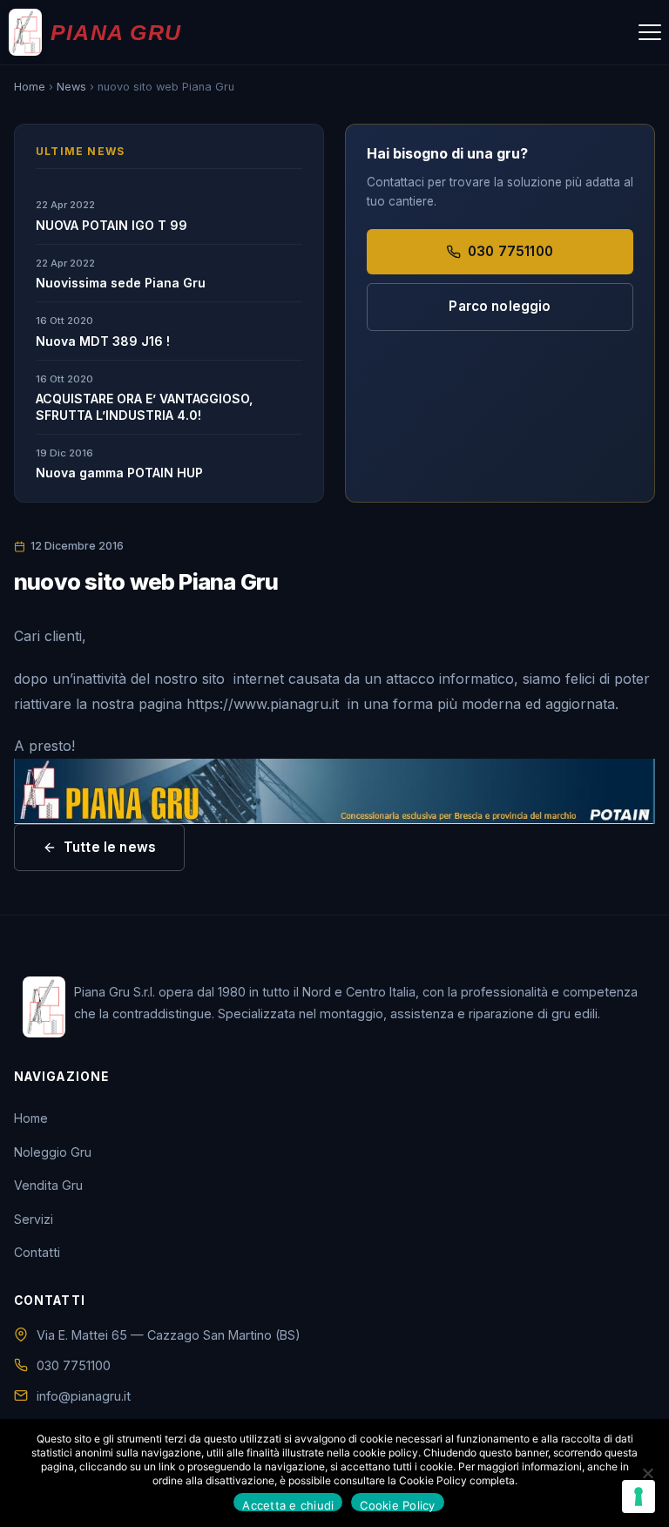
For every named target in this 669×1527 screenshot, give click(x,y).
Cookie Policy (397, 1504)
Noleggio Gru (52, 1152)
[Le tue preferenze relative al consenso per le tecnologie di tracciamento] (638, 1496)
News (71, 86)
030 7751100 (510, 251)
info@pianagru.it (84, 1395)
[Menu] (650, 32)
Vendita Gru (48, 1185)
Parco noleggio (500, 306)
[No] (647, 1473)
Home (29, 86)
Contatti (37, 1252)
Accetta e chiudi (288, 1504)
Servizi (33, 1219)
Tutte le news (110, 847)
